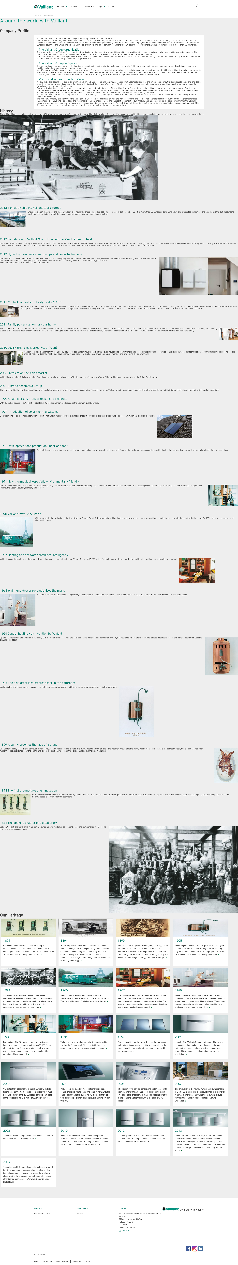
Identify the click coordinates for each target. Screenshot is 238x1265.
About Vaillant (48, 16)
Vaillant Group (47, 1261)
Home (36, 1261)
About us (74, 6)
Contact (111, 6)
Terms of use (77, 1261)
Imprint (88, 1261)
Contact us (126, 1231)
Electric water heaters (42, 1214)
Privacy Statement (62, 1261)
